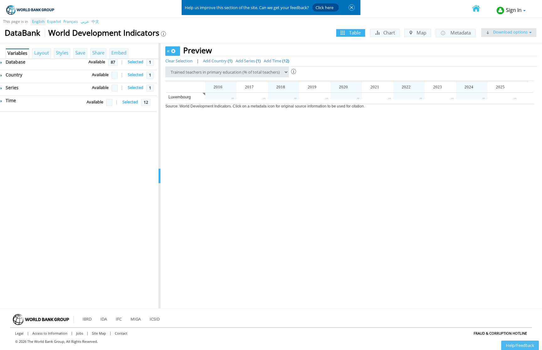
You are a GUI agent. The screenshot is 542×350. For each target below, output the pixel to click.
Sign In (514, 10)
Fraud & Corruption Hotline (500, 333)
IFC (119, 319)
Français (70, 21)
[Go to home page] (479, 9)
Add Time (276, 61)
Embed (118, 53)
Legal (19, 333)
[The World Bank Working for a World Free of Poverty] (30, 10)
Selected (135, 62)
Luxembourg (179, 97)
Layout (41, 53)
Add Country (217, 61)
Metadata (460, 32)
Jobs (79, 333)
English (38, 21)
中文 (95, 21)
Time (10, 100)
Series (11, 88)
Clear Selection (179, 61)
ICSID (155, 319)
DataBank (22, 32)
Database (14, 62)
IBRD (87, 319)
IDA (103, 319)
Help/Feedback (520, 345)
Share (98, 53)
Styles (62, 53)
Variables (17, 53)
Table (354, 32)
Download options (510, 32)
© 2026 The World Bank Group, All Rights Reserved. (56, 341)
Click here (324, 7)
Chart (388, 32)
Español (54, 21)
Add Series (247, 61)
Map (420, 32)
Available (96, 62)
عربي (85, 21)
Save (80, 53)
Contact (121, 333)
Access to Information (49, 333)
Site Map (99, 333)
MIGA (135, 319)
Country (13, 75)
